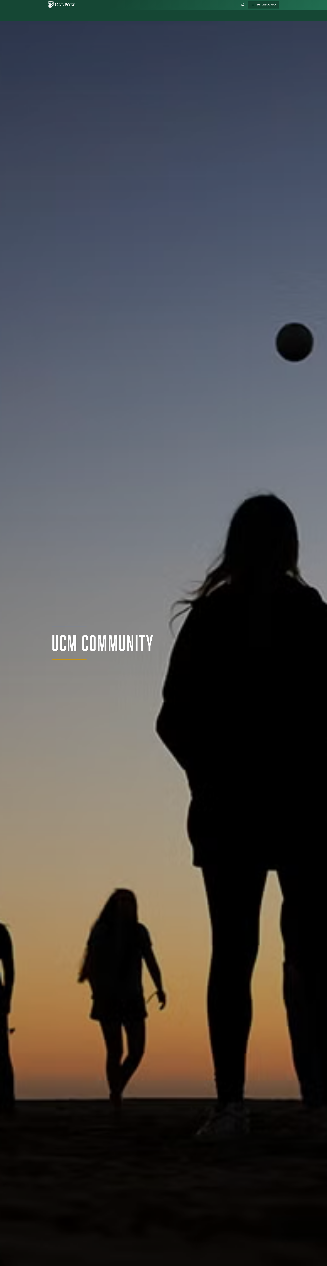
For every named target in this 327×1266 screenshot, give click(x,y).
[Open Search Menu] (242, 5)
